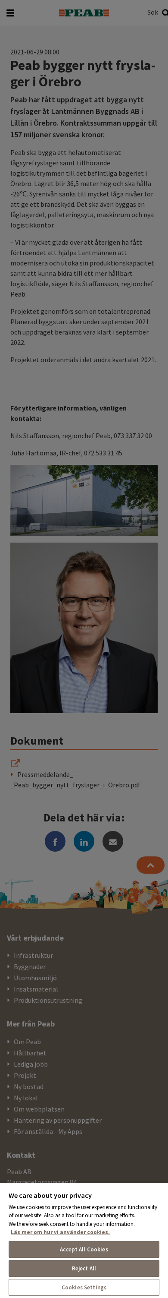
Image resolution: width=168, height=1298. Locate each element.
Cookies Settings (84, 1287)
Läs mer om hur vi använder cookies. (60, 1232)
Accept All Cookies (84, 1249)
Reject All (84, 1268)
